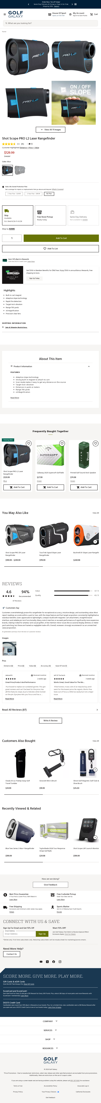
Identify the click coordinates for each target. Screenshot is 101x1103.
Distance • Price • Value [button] (29, 147)
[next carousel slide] (72, 4)
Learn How (31, 261)
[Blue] (7, 170)
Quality (38, 595)
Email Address (10, 931)
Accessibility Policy (50, 1086)
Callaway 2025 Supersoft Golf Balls (50, 472)
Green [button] (39, 481)
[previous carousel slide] (28, 4)
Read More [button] (15, 397)
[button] (50, 130)
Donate (59, 912)
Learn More (13, 900)
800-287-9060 (75, 1081)
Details (11, 912)
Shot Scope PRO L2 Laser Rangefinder (13, 472)
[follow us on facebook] (53, 962)
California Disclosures (83, 1092)
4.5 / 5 (96, 595)
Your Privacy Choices (49, 1092)
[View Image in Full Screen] (27, 57)
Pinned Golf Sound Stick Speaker (83, 472)
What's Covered (57, 189)
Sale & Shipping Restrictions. (16, 327)
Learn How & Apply (54, 1007)
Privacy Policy (18, 1092)
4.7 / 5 (97, 591)
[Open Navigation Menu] (4, 14)
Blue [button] (5, 481)
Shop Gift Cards (29, 984)
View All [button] (96, 512)
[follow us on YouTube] (41, 962)
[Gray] (19, 170)
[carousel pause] (75, 4)
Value (37, 591)
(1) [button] (32, 144)
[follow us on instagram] (60, 962)
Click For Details (70, 934)
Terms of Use (18, 1086)
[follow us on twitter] (47, 962)
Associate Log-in (83, 1086)
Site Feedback (50, 1098)
